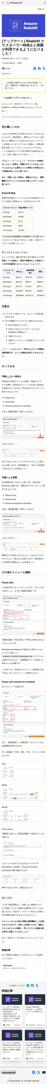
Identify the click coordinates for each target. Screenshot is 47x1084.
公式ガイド (6, 349)
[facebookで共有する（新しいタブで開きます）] (39, 68)
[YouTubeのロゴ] (44, 1072)
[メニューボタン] (3, 2)
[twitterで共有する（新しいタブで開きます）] (43, 68)
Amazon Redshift (9, 63)
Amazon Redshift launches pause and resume (23, 117)
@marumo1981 (32, 937)
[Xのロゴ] (38, 1072)
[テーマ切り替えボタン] (44, 2)
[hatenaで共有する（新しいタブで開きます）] (34, 68)
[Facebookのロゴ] (33, 1072)
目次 (40, 9)
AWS (20, 63)
